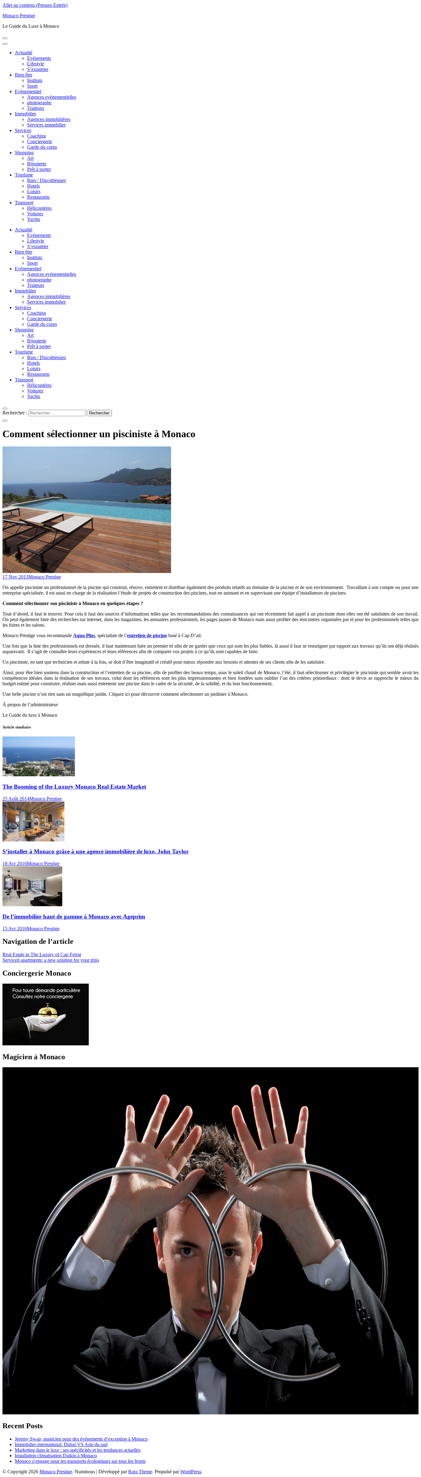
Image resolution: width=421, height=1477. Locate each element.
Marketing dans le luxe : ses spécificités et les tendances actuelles (78, 1450)
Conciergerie (39, 141)
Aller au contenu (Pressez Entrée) (34, 5)
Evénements (39, 58)
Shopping (24, 152)
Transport (24, 202)
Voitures (35, 213)
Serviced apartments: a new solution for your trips (50, 960)
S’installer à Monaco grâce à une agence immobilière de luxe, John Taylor (95, 851)
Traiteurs (35, 108)
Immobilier (25, 113)
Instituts (34, 80)
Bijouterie (36, 163)
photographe (39, 102)
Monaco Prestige (18, 15)
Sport (32, 86)
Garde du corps (42, 147)
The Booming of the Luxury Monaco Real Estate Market (74, 786)
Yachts (33, 219)
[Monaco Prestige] (45, 1043)
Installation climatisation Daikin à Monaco (56, 1455)
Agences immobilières (48, 119)
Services (23, 130)
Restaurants (38, 197)
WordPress (190, 1471)
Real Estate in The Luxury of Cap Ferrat (41, 954)
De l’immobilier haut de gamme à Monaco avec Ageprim (73, 916)
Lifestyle (35, 63)
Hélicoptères (39, 208)
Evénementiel (28, 91)
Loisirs (33, 191)
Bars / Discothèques (46, 180)
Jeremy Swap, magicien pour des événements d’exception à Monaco (81, 1439)
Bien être (23, 74)
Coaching (36, 136)
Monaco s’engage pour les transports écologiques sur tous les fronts (80, 1461)
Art (30, 158)
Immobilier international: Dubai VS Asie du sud (61, 1444)
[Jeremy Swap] (210, 1412)
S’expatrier (37, 69)
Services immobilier (46, 124)
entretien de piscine (147, 635)
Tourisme (24, 174)
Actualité (23, 52)
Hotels (33, 186)
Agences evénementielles (51, 97)
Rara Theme (140, 1471)
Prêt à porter (39, 169)
